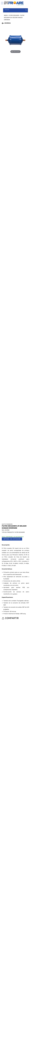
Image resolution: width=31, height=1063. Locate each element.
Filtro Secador (14, 15)
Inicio (6, 15)
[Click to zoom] (15, 39)
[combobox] (15, 10)
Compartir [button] (12, 618)
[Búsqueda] (26, 10)
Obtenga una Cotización (12, 539)
